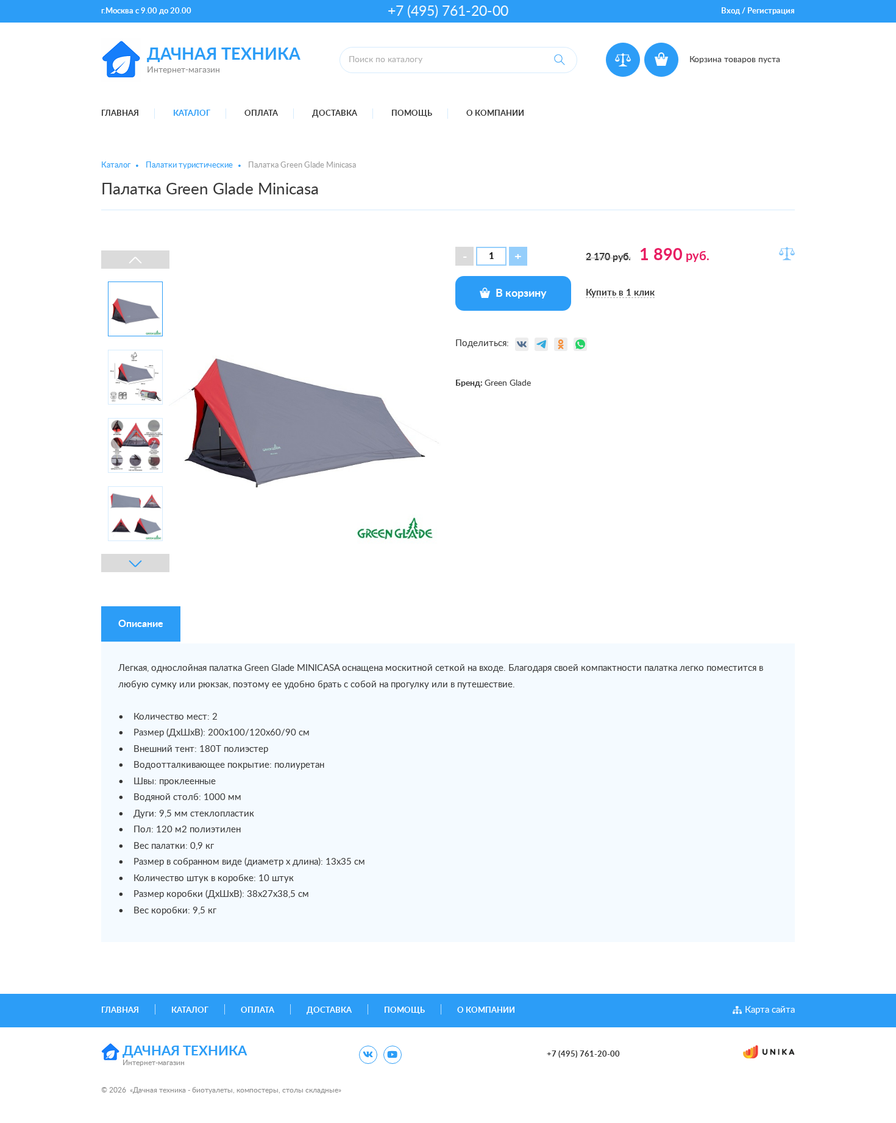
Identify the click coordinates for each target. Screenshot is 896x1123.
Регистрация (771, 11)
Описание (140, 624)
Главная (120, 114)
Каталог (191, 114)
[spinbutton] (491, 256)
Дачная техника (223, 54)
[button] (518, 256)
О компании (495, 114)
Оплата (261, 114)
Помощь (411, 114)
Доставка (334, 114)
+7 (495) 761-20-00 (448, 11)
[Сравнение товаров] (623, 60)
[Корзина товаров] (661, 60)
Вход (730, 11)
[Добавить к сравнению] (787, 253)
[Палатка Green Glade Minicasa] (305, 411)
